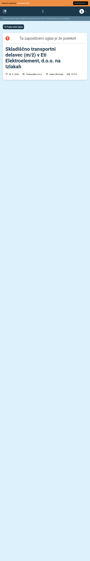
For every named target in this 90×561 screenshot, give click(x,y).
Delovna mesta (14, 18)
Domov (5, 18)
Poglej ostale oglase (15, 27)
